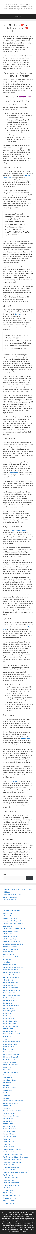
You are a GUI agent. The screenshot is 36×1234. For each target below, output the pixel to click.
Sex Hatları (7, 1082)
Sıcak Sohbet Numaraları (11, 1116)
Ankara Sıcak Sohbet (10, 918)
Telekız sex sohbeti (9, 900)
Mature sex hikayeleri (10, 1057)
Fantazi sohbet (8, 1029)
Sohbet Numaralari (9, 1126)
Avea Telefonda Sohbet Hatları (13, 944)
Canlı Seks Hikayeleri (10, 946)
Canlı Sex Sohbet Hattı (11, 957)
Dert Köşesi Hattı (9, 993)
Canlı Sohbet (7, 959)
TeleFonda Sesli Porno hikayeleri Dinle (16, 1170)
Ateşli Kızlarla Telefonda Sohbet (14, 929)
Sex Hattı (6, 1085)
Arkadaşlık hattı (8, 926)
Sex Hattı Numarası (9, 1088)
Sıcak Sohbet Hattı (9, 1113)
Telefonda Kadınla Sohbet (12, 1159)
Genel (5, 1039)
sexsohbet (6, 1108)
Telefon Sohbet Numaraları (12, 1149)
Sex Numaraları (8, 1093)
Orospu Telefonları (9, 1062)
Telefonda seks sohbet (11, 1167)
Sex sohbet (7, 1095)
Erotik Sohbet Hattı (9, 1023)
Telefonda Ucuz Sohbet (11, 1183)
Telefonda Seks (8, 1165)
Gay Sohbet (7, 1036)
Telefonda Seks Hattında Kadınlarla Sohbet (17, 889)
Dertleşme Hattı (8, 998)
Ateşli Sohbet (7, 934)
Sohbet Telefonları (9, 1136)
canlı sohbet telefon (10, 975)
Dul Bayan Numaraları (10, 1000)
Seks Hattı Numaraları (10, 1072)
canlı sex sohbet (8, 954)
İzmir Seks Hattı (8, 1047)
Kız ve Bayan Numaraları (11, 1054)
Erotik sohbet (7, 1016)
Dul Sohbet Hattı (8, 1008)
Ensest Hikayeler (9, 1011)
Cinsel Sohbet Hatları (10, 982)
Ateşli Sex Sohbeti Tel (10, 931)
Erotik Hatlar (7, 1013)
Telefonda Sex (8, 1175)
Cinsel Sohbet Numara (11, 988)
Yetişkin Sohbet (8, 1203)
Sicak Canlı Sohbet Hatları (12, 1111)
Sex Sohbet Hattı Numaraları (13, 1100)
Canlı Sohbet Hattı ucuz (11, 970)
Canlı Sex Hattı (8, 952)
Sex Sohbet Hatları (13, 1218)
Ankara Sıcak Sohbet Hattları (13, 923)
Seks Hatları (7, 1067)
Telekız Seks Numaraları (11, 1185)
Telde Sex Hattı (8, 1141)
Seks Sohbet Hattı (9, 1080)
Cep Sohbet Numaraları (11, 977)
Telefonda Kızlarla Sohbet (12, 1162)
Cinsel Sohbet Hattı (9, 985)
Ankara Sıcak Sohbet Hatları (12, 921)
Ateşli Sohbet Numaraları (11, 941)
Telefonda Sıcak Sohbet (11, 1177)
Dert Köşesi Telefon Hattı (11, 995)
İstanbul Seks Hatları (10, 1044)
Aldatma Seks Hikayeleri (11, 911)
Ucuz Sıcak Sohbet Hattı (11, 1195)
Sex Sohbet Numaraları (11, 1103)
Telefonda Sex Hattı (8, 1227)
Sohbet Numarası (9, 1131)
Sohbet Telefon (8, 1134)
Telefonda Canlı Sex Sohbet (12, 1154)
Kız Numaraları (8, 1052)
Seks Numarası (8, 1075)
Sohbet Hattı (7, 1121)
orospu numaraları (9, 1059)
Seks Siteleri (7, 1077)
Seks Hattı (6, 1070)
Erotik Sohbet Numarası (11, 1026)
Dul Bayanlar (7, 1003)
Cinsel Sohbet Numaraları (12, 990)
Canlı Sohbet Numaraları (11, 972)
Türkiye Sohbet (8, 1190)
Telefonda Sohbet (9, 1180)
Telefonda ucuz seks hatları (12, 894)
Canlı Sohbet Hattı (9, 964)
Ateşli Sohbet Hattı (9, 939)
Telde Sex (6, 1139)
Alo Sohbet (7, 916)
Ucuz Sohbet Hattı (9, 1198)
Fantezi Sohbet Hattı (10, 1031)
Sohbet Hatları (8, 1118)
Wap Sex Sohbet (8, 1201)
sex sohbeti (7, 1106)
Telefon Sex (7, 1144)
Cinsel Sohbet (8, 980)
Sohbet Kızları (8, 1124)
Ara (4, 874)
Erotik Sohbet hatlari (10, 1018)
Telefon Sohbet (8, 1147)
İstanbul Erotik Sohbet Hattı (12, 1041)
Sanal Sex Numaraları (10, 1064)
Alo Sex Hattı (7, 913)
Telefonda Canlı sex (10, 1152)
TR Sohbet (6, 1188)
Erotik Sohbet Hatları (10, 1021)
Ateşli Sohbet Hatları (10, 936)
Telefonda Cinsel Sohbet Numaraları (15, 1157)
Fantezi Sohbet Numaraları (12, 1034)
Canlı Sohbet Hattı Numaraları (13, 967)
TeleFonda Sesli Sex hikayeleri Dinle (15, 1172)
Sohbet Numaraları (9, 1129)
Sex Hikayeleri (8, 1090)
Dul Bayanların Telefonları (11, 1006)
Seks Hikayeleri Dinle (10, 897)
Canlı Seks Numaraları (10, 949)
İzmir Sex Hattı (8, 1049)
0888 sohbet (7, 892)
